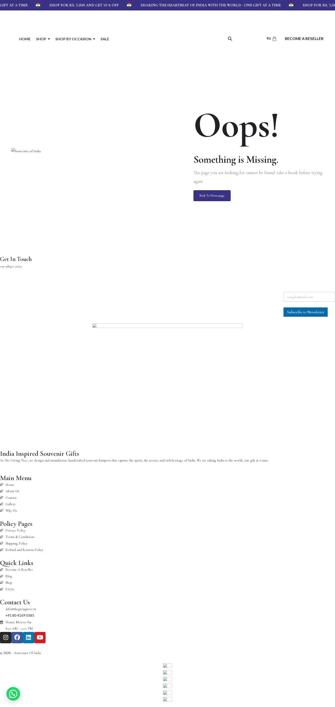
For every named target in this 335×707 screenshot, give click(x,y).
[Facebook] (17, 637)
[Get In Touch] (5, 247)
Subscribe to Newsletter (305, 312)
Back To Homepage (212, 196)
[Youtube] (40, 637)
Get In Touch (16, 259)
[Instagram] (5, 637)
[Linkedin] (28, 637)
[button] (13, 694)
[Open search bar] (230, 38)
